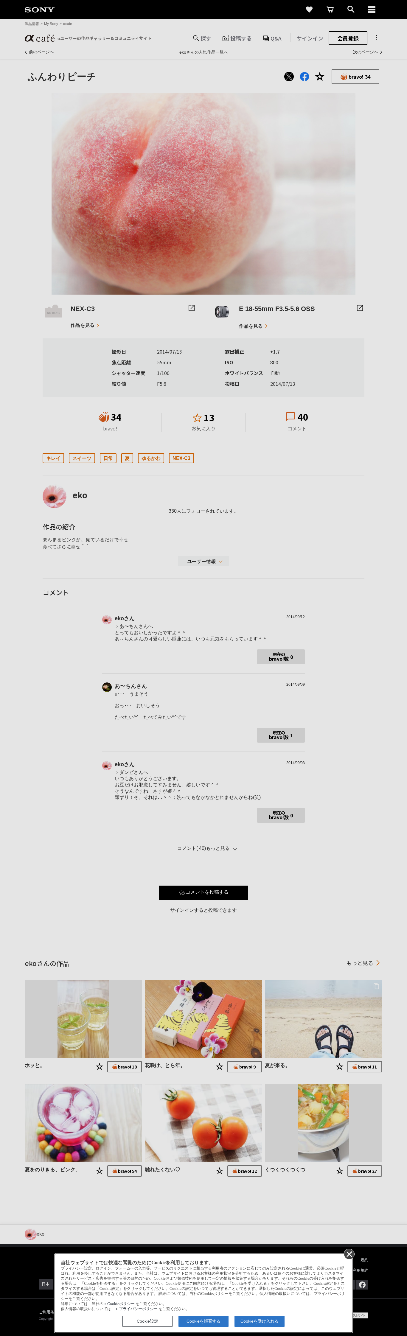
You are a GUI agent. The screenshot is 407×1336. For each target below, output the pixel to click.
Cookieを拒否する (203, 1321)
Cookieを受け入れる (259, 1321)
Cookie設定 (147, 1321)
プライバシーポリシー (138, 1309)
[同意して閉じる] (349, 1254)
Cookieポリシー (121, 1304)
